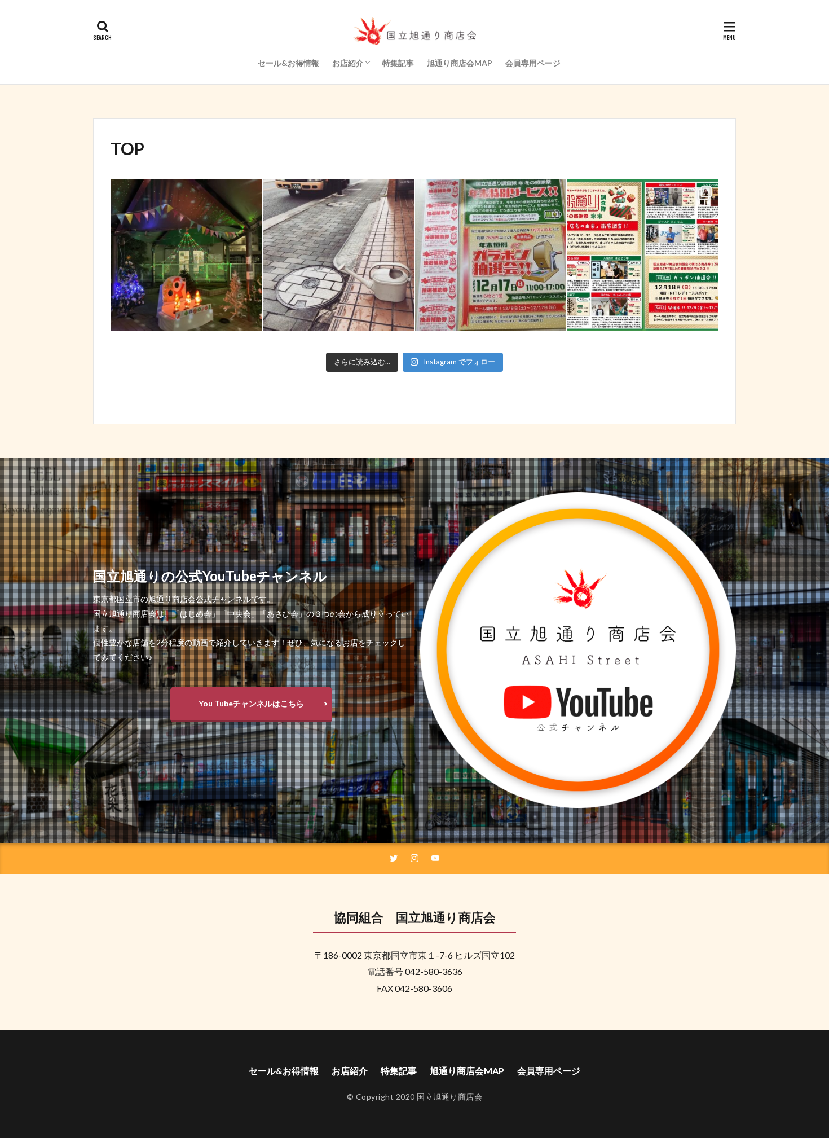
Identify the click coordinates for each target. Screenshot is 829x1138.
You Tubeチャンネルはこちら (251, 703)
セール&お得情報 (288, 63)
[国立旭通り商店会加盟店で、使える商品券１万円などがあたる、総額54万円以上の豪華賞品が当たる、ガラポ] (642, 255)
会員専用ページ (533, 63)
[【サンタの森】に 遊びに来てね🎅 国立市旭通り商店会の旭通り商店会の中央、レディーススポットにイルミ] (186, 255)
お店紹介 (348, 63)
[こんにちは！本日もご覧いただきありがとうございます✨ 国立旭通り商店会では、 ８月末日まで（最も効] (338, 255)
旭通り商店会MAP (459, 63)
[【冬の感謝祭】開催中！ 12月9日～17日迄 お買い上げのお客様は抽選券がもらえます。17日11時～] (490, 255)
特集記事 (398, 63)
